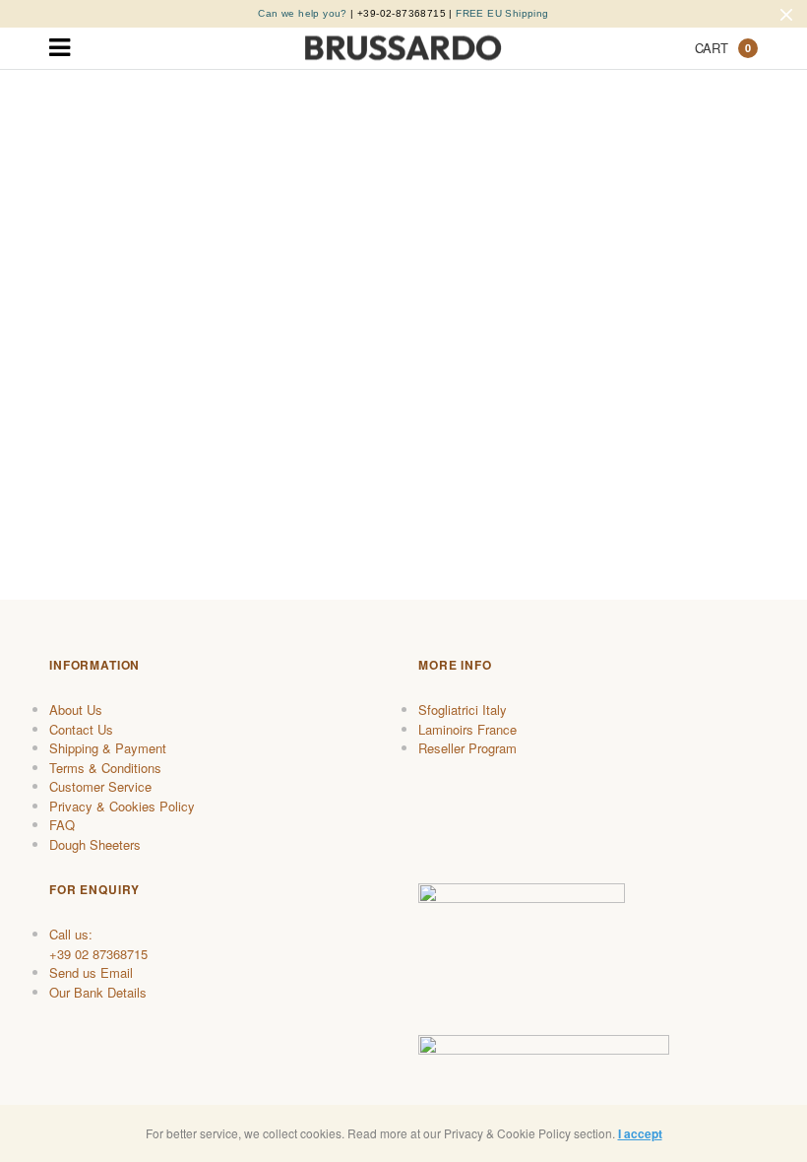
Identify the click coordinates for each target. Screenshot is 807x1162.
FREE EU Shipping (502, 13)
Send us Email (91, 972)
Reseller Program (467, 748)
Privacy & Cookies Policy (122, 806)
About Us (75, 709)
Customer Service (100, 786)
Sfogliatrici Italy (462, 709)
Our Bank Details (98, 992)
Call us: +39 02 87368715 (98, 944)
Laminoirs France (467, 729)
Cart (723, 47)
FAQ (62, 824)
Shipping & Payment (107, 748)
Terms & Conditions (105, 767)
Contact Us (81, 729)
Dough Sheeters (95, 844)
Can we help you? (302, 13)
